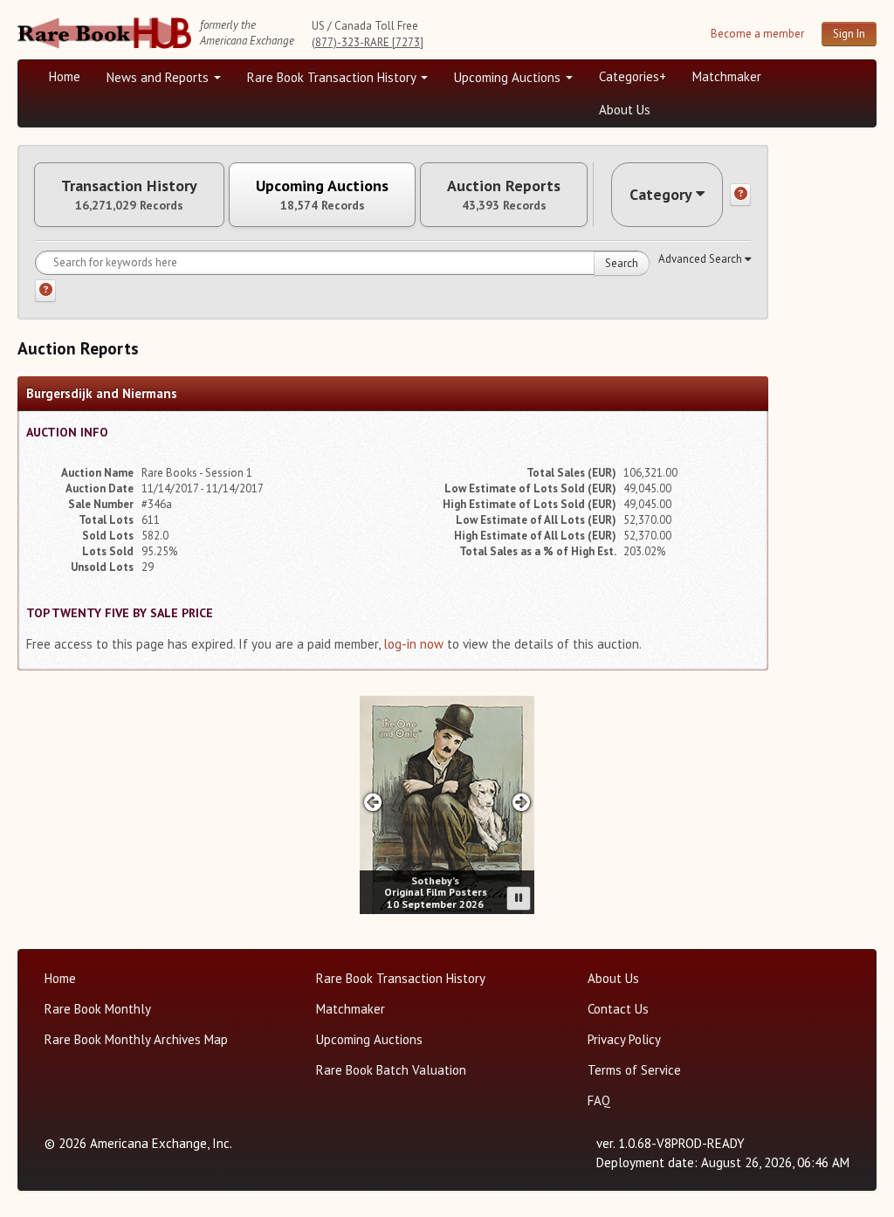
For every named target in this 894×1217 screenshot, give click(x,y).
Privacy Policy (624, 1039)
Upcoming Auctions (509, 77)
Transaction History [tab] (129, 194)
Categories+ (632, 76)
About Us (624, 109)
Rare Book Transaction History (333, 77)
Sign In (849, 33)
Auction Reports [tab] (503, 194)
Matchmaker (726, 76)
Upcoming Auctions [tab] (322, 194)
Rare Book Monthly (98, 1008)
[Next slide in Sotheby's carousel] (521, 802)
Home (64, 76)
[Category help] (740, 194)
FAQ (599, 1100)
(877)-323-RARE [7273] (367, 42)
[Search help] (45, 290)
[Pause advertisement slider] (518, 898)
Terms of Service (634, 1070)
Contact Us (618, 1008)
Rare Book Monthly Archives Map (136, 1039)
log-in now (413, 644)
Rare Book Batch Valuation (391, 1070)
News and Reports (159, 77)
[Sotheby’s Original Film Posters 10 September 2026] (447, 805)
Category (660, 194)
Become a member (757, 33)
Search (621, 263)
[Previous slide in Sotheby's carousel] (372, 802)
